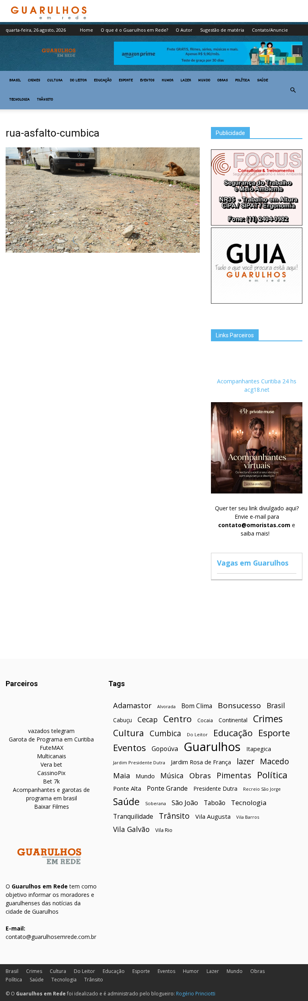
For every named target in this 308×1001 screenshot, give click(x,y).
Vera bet (51, 764)
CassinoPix (51, 773)
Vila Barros (247, 817)
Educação (102, 80)
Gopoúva (165, 749)
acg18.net (257, 389)
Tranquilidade (133, 816)
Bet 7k (51, 781)
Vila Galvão (131, 829)
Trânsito (45, 100)
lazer (245, 761)
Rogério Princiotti (195, 993)
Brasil (15, 80)
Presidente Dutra (215, 788)
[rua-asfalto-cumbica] (103, 251)
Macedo (274, 761)
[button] (292, 90)
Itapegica (258, 749)
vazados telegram (51, 731)
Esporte (126, 80)
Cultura (55, 80)
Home (86, 30)
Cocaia (205, 720)
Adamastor (132, 705)
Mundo (204, 80)
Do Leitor (78, 80)
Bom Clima (196, 706)
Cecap (148, 719)
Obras (222, 80)
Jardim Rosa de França (201, 762)
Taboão (214, 803)
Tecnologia (19, 100)
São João (185, 802)
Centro (177, 719)
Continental (233, 720)
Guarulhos (212, 747)
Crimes (34, 80)
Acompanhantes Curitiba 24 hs (256, 381)
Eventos (147, 80)
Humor (167, 80)
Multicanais (51, 756)
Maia (121, 775)
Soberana (155, 803)
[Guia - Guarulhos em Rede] (256, 301)
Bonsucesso (239, 705)
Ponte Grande (167, 788)
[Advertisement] (103, 315)
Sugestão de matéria (222, 30)
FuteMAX (51, 747)
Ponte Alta (127, 788)
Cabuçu (122, 720)
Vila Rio (163, 830)
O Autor (184, 30)
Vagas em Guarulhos (252, 563)
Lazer (185, 80)
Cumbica (165, 733)
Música (172, 775)
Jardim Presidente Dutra (139, 762)
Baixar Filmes (51, 806)
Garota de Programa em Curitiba (51, 739)
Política (242, 80)
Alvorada (166, 706)
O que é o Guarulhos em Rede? (134, 30)
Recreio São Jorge (262, 789)
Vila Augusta (213, 816)
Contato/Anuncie (270, 30)
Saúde (262, 80)
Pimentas (234, 775)
